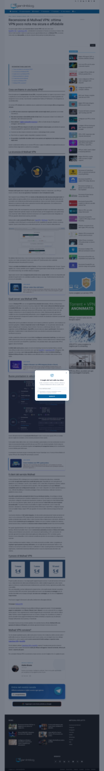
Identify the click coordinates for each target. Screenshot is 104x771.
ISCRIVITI (52, 396)
